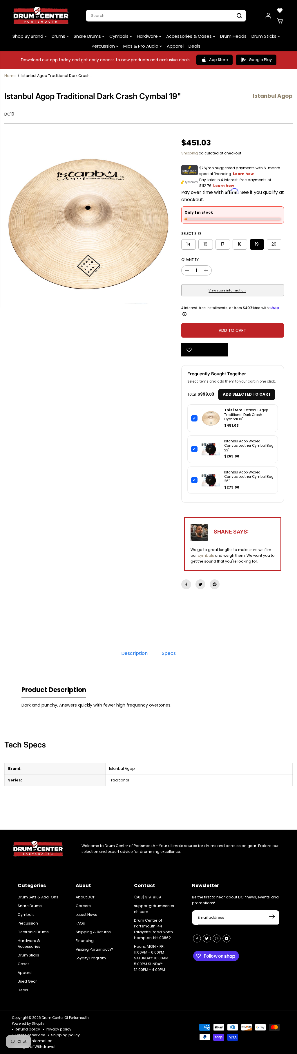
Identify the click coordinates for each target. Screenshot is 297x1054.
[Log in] (268, 15)
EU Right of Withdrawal (35, 1046)
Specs (169, 653)
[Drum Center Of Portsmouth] (41, 15)
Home (10, 75)
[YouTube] (226, 938)
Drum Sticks (264, 36)
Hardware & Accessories (29, 943)
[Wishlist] (280, 10)
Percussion (104, 46)
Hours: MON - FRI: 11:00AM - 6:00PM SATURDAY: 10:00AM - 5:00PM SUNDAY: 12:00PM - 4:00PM (152, 958)
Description (134, 653)
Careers (83, 905)
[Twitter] (200, 584)
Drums (59, 36)
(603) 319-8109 (147, 897)
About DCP (85, 897)
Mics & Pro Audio (141, 46)
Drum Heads (233, 36)
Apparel (175, 46)
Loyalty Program (91, 958)
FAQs (80, 923)
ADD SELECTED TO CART (247, 394)
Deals (194, 46)
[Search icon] (239, 15)
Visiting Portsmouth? (94, 949)
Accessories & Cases (189, 36)
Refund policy (27, 1029)
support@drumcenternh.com (154, 908)
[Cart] (280, 21)
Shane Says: (231, 532)
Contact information (33, 1040)
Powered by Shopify (28, 1023)
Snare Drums (88, 36)
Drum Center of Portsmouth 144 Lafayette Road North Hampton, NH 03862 (153, 929)
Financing (85, 940)
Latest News (86, 914)
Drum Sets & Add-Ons (38, 897)
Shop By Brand (28, 36)
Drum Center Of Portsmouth (65, 1017)
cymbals (206, 555)
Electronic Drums (33, 931)
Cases (24, 963)
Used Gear (27, 981)
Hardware (148, 36)
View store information (227, 290)
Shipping (189, 153)
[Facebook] (186, 584)
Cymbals (119, 36)
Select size (191, 233)
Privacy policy (58, 1029)
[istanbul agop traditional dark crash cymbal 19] (88, 224)
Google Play (260, 59)
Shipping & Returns (93, 931)
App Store (218, 59)
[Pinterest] (215, 584)
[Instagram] (217, 938)
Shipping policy (65, 1035)
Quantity (190, 259)
